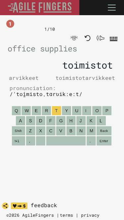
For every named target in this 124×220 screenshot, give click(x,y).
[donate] (19, 206)
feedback (44, 205)
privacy (90, 215)
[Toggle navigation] (112, 7)
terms (66, 215)
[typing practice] (39, 7)
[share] (5, 206)
